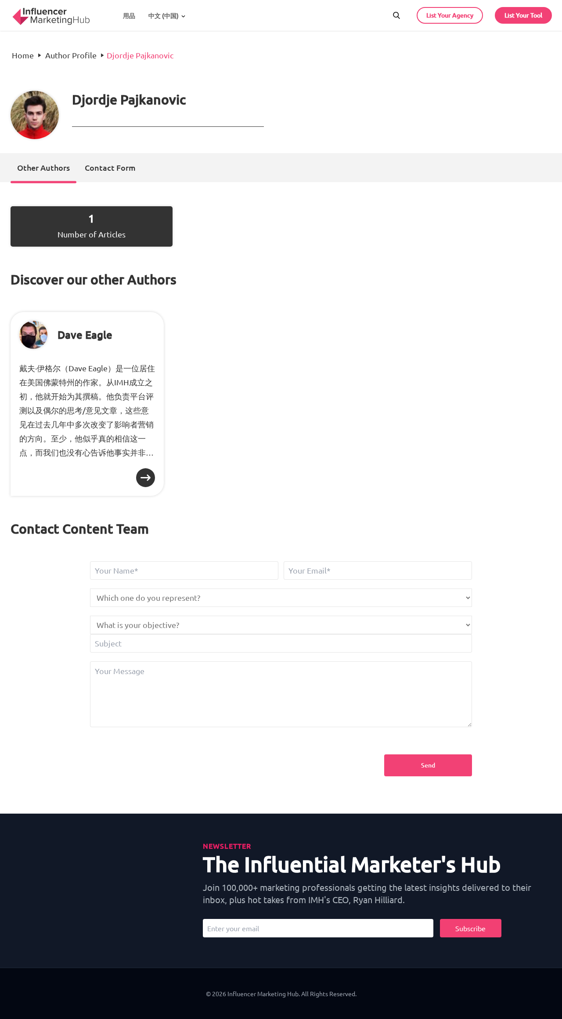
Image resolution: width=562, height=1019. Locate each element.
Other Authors (43, 167)
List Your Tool (523, 15)
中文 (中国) (163, 15)
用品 (129, 15)
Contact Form (110, 167)
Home (23, 55)
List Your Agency (449, 15)
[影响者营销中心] (51, 14)
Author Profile (71, 55)
